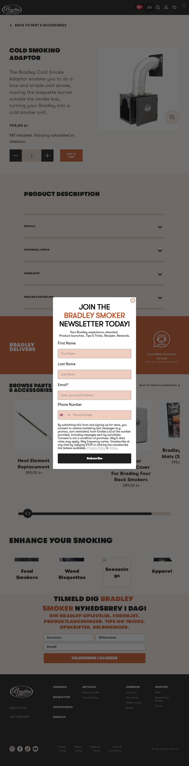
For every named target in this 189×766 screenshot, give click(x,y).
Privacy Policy (96, 448)
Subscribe (94, 458)
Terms (113, 448)
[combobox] (64, 415)
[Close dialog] (133, 300)
